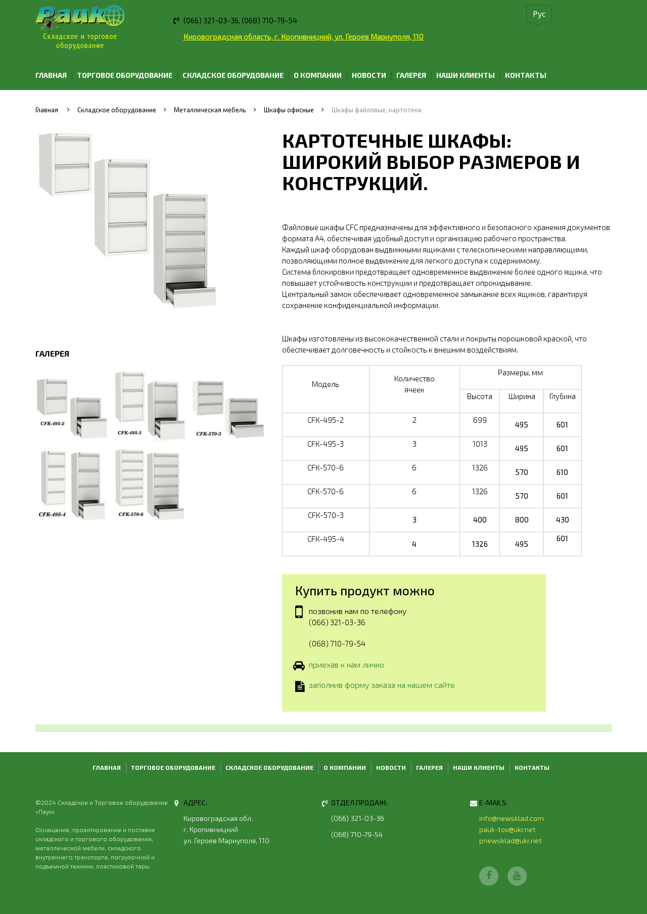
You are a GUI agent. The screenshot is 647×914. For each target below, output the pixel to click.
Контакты (525, 75)
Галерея (411, 75)
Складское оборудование (233, 75)
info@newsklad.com (511, 818)
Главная (51, 75)
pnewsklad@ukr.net (510, 840)
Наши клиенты (465, 75)
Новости (369, 75)
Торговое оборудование (124, 75)
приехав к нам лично (346, 664)
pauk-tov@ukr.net (507, 829)
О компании (318, 75)
